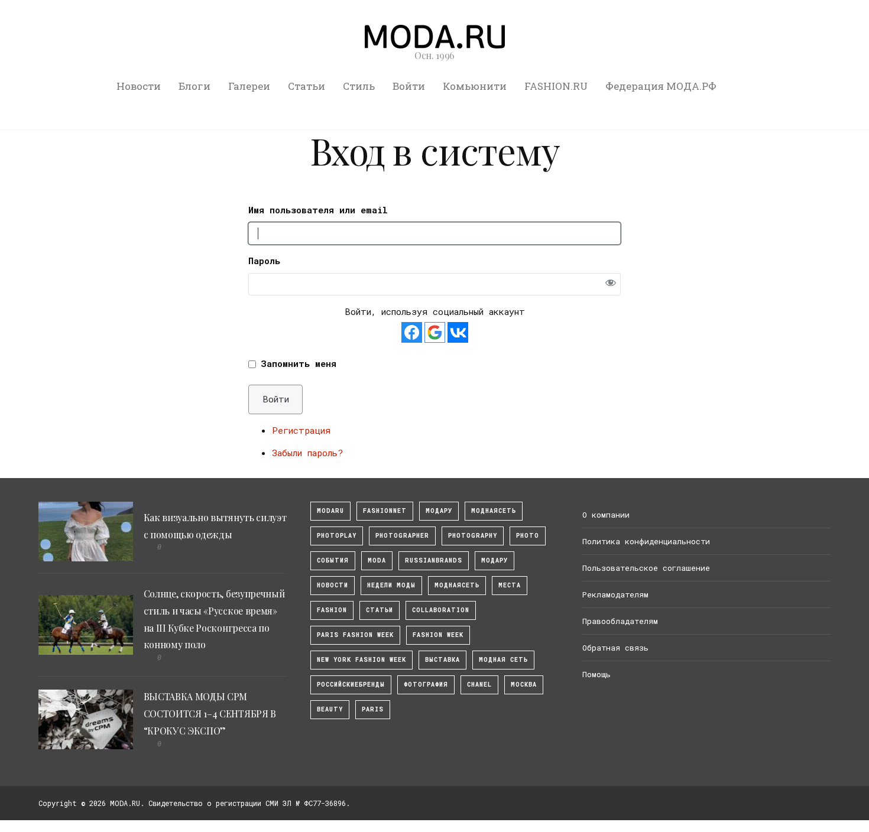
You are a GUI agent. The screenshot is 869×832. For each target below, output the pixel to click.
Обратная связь (615, 647)
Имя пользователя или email (318, 210)
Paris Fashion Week (355, 635)
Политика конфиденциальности (646, 541)
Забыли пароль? (307, 453)
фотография (426, 684)
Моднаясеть (456, 585)
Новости (138, 86)
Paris (373, 709)
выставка (442, 660)
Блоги (194, 86)
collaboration (440, 610)
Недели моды (391, 585)
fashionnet (385, 511)
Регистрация (301, 430)
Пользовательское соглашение (646, 568)
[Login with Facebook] (411, 332)
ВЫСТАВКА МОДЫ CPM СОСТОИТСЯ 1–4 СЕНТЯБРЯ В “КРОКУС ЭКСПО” (210, 713)
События (333, 560)
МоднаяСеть (493, 511)
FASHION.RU (556, 86)
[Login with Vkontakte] (458, 332)
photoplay (336, 536)
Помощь (596, 674)
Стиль (359, 86)
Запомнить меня (298, 363)
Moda (377, 560)
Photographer (402, 536)
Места (509, 585)
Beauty (330, 709)
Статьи (306, 86)
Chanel (479, 684)
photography (472, 536)
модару (439, 511)
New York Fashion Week (361, 660)
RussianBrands (433, 560)
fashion (332, 610)
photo (527, 536)
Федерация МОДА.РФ (660, 86)
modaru (330, 511)
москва (524, 684)
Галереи (249, 86)
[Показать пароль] (610, 284)
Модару (494, 560)
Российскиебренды (351, 684)
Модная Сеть (503, 660)
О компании (606, 514)
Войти (409, 86)
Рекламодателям (615, 594)
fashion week (438, 635)
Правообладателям (620, 621)
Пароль (264, 260)
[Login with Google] (434, 332)
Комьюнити (475, 86)
